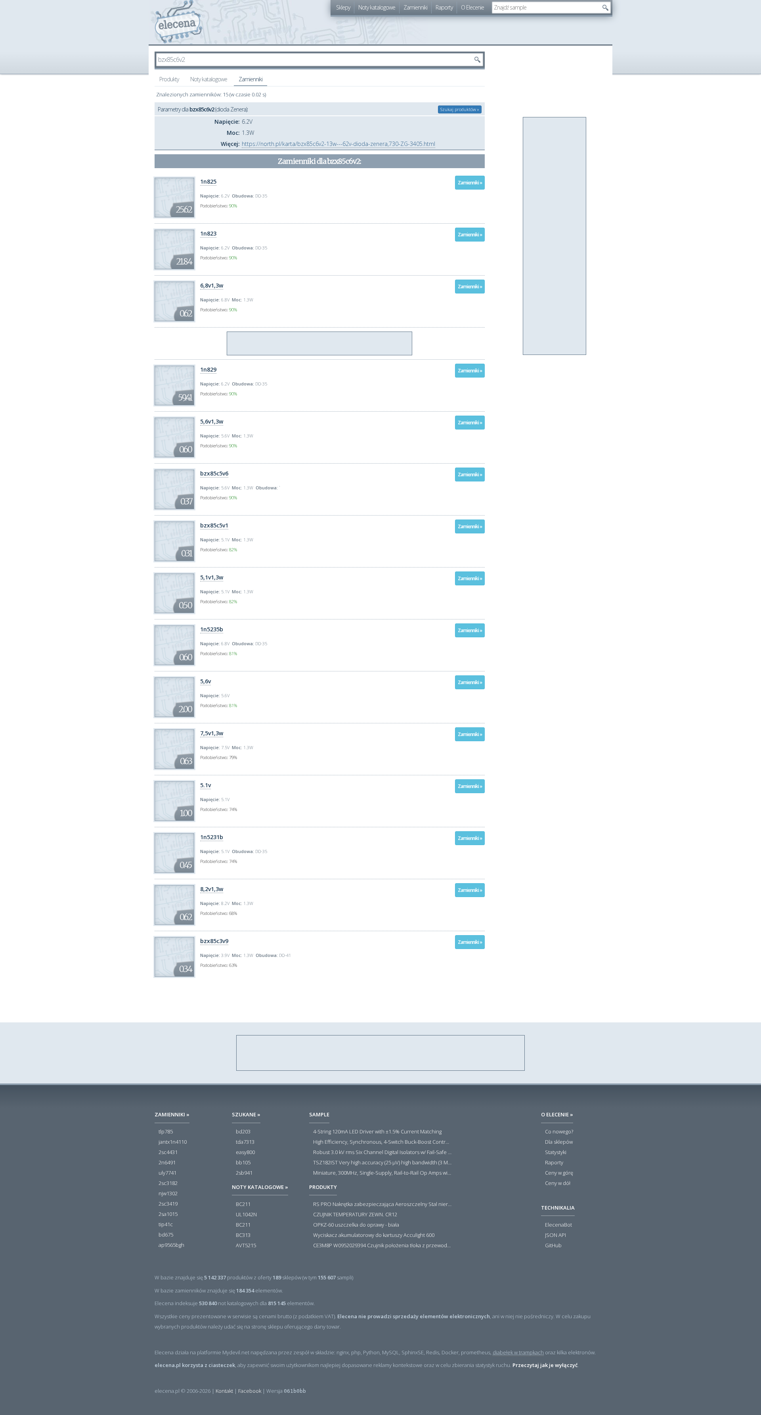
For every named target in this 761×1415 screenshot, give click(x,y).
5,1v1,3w (211, 577)
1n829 (208, 369)
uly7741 (167, 1173)
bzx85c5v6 (214, 473)
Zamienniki (415, 7)
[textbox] (545, 7)
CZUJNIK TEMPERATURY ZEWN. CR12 (355, 1215)
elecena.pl (179, 22)
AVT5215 (246, 1245)
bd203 (243, 1132)
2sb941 (244, 1173)
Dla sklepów (559, 1142)
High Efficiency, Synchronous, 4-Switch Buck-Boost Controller (382, 1142)
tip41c (166, 1224)
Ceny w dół (557, 1183)
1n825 (208, 181)
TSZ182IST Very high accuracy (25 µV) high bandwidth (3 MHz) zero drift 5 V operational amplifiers (382, 1163)
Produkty (169, 79)
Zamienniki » (470, 182)
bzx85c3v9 (214, 941)
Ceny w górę (559, 1173)
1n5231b (211, 837)
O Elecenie (472, 7)
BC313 (243, 1235)
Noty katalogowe (376, 7)
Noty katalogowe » (260, 1187)
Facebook (249, 1390)
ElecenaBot (558, 1225)
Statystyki (555, 1152)
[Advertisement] (320, 344)
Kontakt (224, 1390)
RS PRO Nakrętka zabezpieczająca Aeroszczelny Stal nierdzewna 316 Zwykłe (382, 1204)
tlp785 (166, 1132)
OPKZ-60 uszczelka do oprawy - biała (356, 1225)
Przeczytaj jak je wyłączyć (544, 1365)
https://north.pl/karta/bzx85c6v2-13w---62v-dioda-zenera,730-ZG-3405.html (338, 144)
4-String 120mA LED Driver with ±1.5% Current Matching (377, 1132)
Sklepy (343, 7)
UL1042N (246, 1215)
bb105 (243, 1163)
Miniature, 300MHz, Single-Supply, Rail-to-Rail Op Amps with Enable (382, 1173)
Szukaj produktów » (459, 109)
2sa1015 (168, 1214)
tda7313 (245, 1142)
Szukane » (246, 1114)
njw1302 (168, 1194)
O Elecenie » (557, 1114)
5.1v (205, 785)
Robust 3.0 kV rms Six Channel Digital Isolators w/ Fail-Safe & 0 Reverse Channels (382, 1152)
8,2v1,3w (211, 889)
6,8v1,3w (211, 285)
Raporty (444, 7)
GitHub (553, 1245)
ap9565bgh (171, 1245)
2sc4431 (168, 1152)
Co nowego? (559, 1132)
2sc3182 (168, 1183)
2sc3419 (168, 1204)
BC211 (243, 1204)
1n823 (208, 233)
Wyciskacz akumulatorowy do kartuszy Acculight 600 (373, 1235)
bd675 (166, 1235)
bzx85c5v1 (214, 525)
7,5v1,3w (211, 733)
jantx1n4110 (173, 1142)
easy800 (245, 1152)
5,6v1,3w (211, 421)
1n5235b (211, 629)
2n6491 (167, 1163)
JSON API (555, 1235)
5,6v (205, 681)
